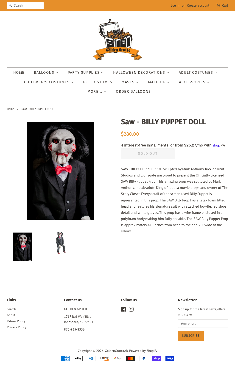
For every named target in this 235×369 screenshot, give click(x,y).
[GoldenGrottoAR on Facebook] (123, 310)
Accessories (193, 82)
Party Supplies (84, 72)
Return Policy (16, 321)
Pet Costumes (97, 82)
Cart (225, 6)
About (11, 315)
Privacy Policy (16, 327)
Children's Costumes (47, 82)
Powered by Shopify (143, 351)
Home (19, 72)
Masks (129, 82)
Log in (175, 6)
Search (11, 309)
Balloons (45, 72)
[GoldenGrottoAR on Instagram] (131, 310)
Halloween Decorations (139, 72)
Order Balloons (133, 91)
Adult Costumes (196, 72)
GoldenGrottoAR (116, 351)
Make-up (157, 82)
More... (95, 91)
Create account (198, 6)
